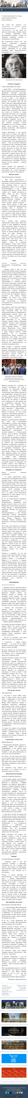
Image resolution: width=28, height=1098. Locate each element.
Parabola (13, 1096)
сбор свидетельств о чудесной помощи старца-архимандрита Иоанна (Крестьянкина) (14, 27)
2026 (14, 1068)
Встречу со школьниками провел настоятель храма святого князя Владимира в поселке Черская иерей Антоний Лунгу (7, 990)
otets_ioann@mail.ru (16, 52)
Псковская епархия (12, 3)
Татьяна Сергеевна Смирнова (14, 263)
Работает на (8, 1096)
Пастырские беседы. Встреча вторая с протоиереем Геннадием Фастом (21, 988)
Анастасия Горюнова (8, 585)
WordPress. (20, 1096)
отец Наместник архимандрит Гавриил (14, 316)
